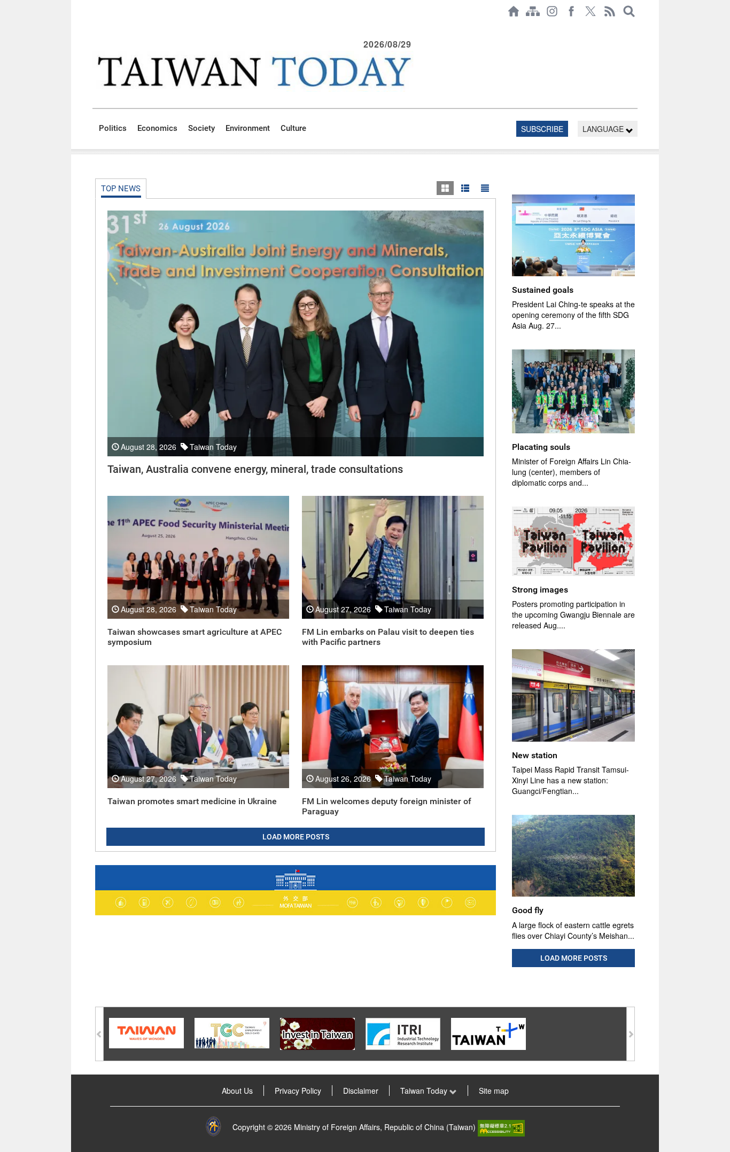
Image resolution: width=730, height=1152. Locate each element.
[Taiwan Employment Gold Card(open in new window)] (232, 1031)
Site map (494, 1090)
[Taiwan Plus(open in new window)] (488, 1032)
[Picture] (445, 188)
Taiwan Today (424, 1090)
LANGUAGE (604, 128)
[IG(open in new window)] (552, 11)
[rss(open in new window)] (609, 11)
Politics (113, 128)
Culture (293, 128)
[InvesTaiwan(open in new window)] (317, 1032)
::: (95, 27)
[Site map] (532, 11)
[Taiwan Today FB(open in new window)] (571, 11)
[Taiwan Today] (253, 71)
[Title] (484, 188)
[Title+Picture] (464, 188)
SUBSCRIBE (542, 128)
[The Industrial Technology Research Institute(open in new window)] (403, 1032)
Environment (248, 128)
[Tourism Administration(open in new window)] (146, 1031)
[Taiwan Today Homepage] (513, 11)
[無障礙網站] (501, 1127)
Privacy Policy (298, 1090)
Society (201, 128)
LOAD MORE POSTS (295, 836)
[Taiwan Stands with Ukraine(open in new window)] (295, 890)
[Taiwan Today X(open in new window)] (590, 11)
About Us (237, 1090)
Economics (157, 128)
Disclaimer (360, 1090)
